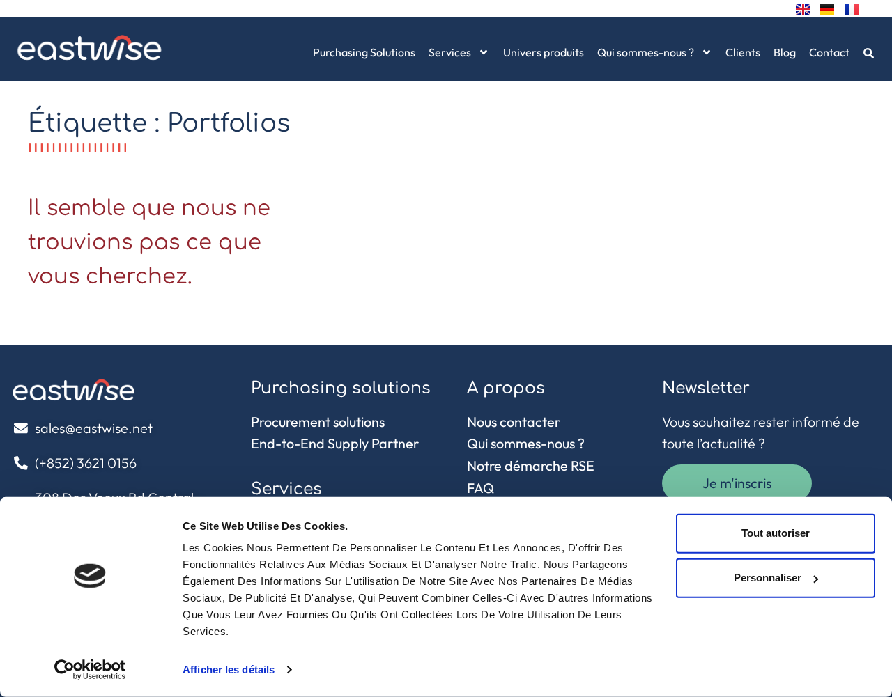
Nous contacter (513, 421)
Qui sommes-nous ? (645, 52)
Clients (742, 52)
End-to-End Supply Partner (335, 443)
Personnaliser (767, 578)
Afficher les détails (229, 669)
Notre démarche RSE (530, 465)
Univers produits (543, 52)
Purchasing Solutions (364, 52)
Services (450, 52)
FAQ (480, 487)
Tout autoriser (775, 533)
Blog (785, 52)
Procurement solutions (318, 421)
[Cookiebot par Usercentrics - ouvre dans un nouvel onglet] (90, 669)
